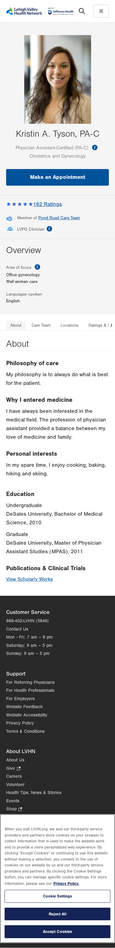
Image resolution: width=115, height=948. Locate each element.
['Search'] (82, 11)
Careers (14, 776)
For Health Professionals (30, 690)
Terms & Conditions (25, 731)
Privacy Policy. (66, 883)
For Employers (20, 698)
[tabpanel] (57, 463)
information (95, 147)
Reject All (57, 914)
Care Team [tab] (41, 325)
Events (12, 801)
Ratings (47, 204)
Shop (14, 809)
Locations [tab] (70, 325)
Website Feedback (24, 706)
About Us (15, 760)
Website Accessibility (26, 715)
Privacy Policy (20, 723)
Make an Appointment (57, 177)
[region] (57, 878)
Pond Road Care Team (59, 218)
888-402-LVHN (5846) (27, 620)
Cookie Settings (57, 896)
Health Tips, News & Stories (33, 792)
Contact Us (17, 629)
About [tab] (15, 325)
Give (13, 769)
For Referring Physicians (30, 682)
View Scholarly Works (29, 579)
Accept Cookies (57, 931)
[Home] (40, 10)
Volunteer (15, 784)
